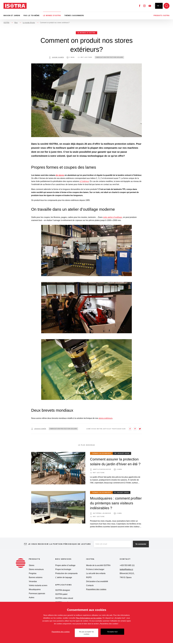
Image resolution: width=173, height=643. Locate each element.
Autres (31, 597)
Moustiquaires (35, 589)
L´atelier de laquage (63, 577)
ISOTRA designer (62, 590)
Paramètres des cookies (96, 589)
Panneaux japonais (37, 593)
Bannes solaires (35, 577)
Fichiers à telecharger (95, 569)
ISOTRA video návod (64, 598)
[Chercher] (166, 6)
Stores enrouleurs (36, 569)
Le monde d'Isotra (52, 15)
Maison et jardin (12, 15)
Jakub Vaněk (58, 57)
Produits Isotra (161, 15)
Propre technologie (63, 569)
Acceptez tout (112, 632)
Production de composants (66, 573)
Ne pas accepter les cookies (86, 633)
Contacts (90, 585)
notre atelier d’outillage (112, 217)
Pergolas (32, 573)
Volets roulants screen (38, 585)
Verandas (33, 581)
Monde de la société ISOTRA (98, 565)
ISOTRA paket (61, 594)
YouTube (150, 6)
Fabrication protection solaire (109, 57)
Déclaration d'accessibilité (97, 581)
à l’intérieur (84, 181)
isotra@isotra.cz (126, 569)
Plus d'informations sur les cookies (89, 618)
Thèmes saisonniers (74, 15)
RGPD (89, 577)
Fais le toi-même (32, 15)
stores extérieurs (105, 418)
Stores (31, 565)
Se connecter (140, 544)
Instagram (144, 6)
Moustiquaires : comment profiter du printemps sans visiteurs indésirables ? (116, 503)
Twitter (140, 429)
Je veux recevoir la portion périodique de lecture (59, 544)
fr (158, 6)
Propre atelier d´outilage (65, 565)
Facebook (139, 6)
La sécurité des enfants (95, 573)
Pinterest (135, 429)
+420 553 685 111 (127, 565)
